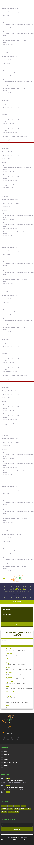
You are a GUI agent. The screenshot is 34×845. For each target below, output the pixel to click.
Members (6, 759)
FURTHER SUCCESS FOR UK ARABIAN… (14, 787)
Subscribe (17, 829)
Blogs (5, 757)
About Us (6, 754)
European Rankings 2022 (12, 793)
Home (14, 594)
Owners (16, 808)
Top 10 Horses (17, 601)
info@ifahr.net (9, 733)
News (22, 808)
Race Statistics (8, 767)
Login (10, 811)
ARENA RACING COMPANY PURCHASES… (15, 780)
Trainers (10, 808)
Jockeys (4, 808)
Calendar (10, 805)
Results (6, 765)
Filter (17, 624)
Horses (23, 805)
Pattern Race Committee (10, 762)
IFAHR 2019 (15, 837)
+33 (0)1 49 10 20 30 (10, 727)
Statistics (19, 594)
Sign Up (16, 811)
